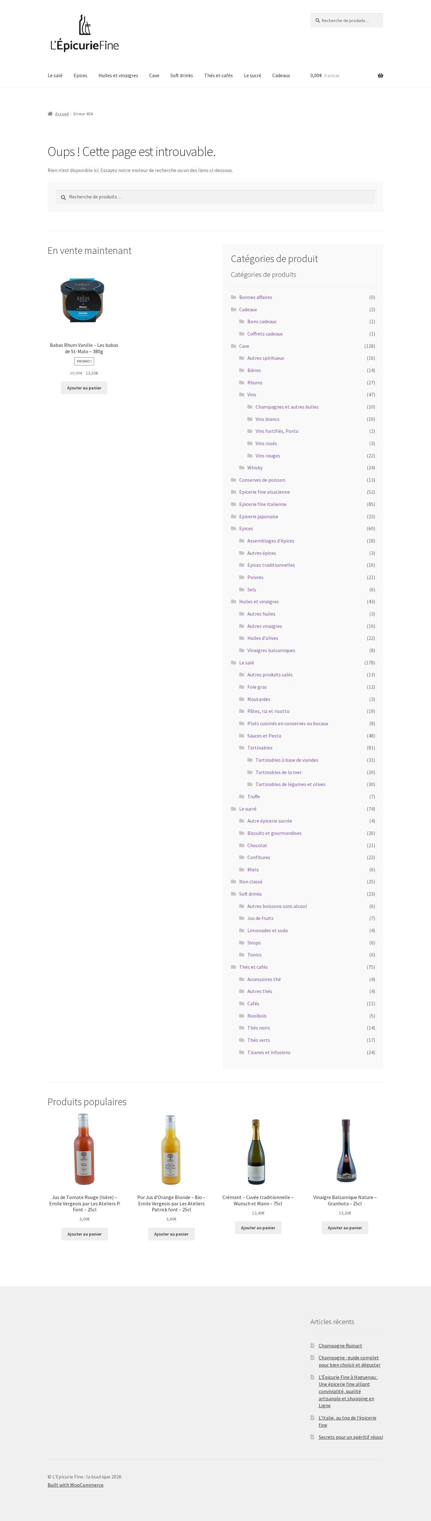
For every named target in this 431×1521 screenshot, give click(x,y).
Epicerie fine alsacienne (264, 492)
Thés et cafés (218, 75)
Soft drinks (181, 75)
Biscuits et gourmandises (274, 833)
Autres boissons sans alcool (277, 906)
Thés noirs (258, 1028)
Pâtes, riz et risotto (268, 711)
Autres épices (261, 553)
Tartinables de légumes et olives (291, 784)
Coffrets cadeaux (265, 333)
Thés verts (258, 1040)
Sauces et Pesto (264, 735)
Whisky (255, 467)
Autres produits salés (270, 674)
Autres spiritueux (265, 358)
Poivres (255, 577)
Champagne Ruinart (340, 1345)
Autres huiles (261, 614)
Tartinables (260, 747)
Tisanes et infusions (269, 1052)
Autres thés (259, 991)
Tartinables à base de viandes (287, 760)
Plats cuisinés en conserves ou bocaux (287, 723)
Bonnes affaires (255, 297)
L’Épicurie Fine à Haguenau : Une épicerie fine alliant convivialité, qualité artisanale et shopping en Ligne (348, 1391)
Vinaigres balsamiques (271, 650)
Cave (154, 75)
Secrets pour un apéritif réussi (351, 1437)
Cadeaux (281, 75)
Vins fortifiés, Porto (277, 431)
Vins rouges (268, 455)
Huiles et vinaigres (118, 75)
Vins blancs (268, 419)
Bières (254, 370)
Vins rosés (266, 443)
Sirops (254, 942)
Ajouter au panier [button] (84, 388)
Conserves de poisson (262, 480)
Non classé (251, 881)
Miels (253, 869)
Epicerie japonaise (258, 516)
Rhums (255, 382)
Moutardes (258, 699)
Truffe (253, 796)
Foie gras (257, 687)
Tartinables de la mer (279, 772)
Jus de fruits (260, 918)
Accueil (62, 114)
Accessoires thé (264, 979)
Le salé (55, 75)
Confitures (258, 857)
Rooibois (257, 1016)
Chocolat (257, 845)
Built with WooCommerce (75, 1485)
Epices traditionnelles (271, 565)
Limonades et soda (267, 930)
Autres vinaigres (264, 626)
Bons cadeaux (261, 321)
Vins (251, 394)
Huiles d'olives (262, 638)
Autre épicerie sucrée (269, 821)
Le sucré (252, 75)
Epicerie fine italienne (262, 504)
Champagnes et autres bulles (287, 407)
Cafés (253, 1003)
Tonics (254, 954)
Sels (251, 589)
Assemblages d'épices (270, 540)
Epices (80, 75)
